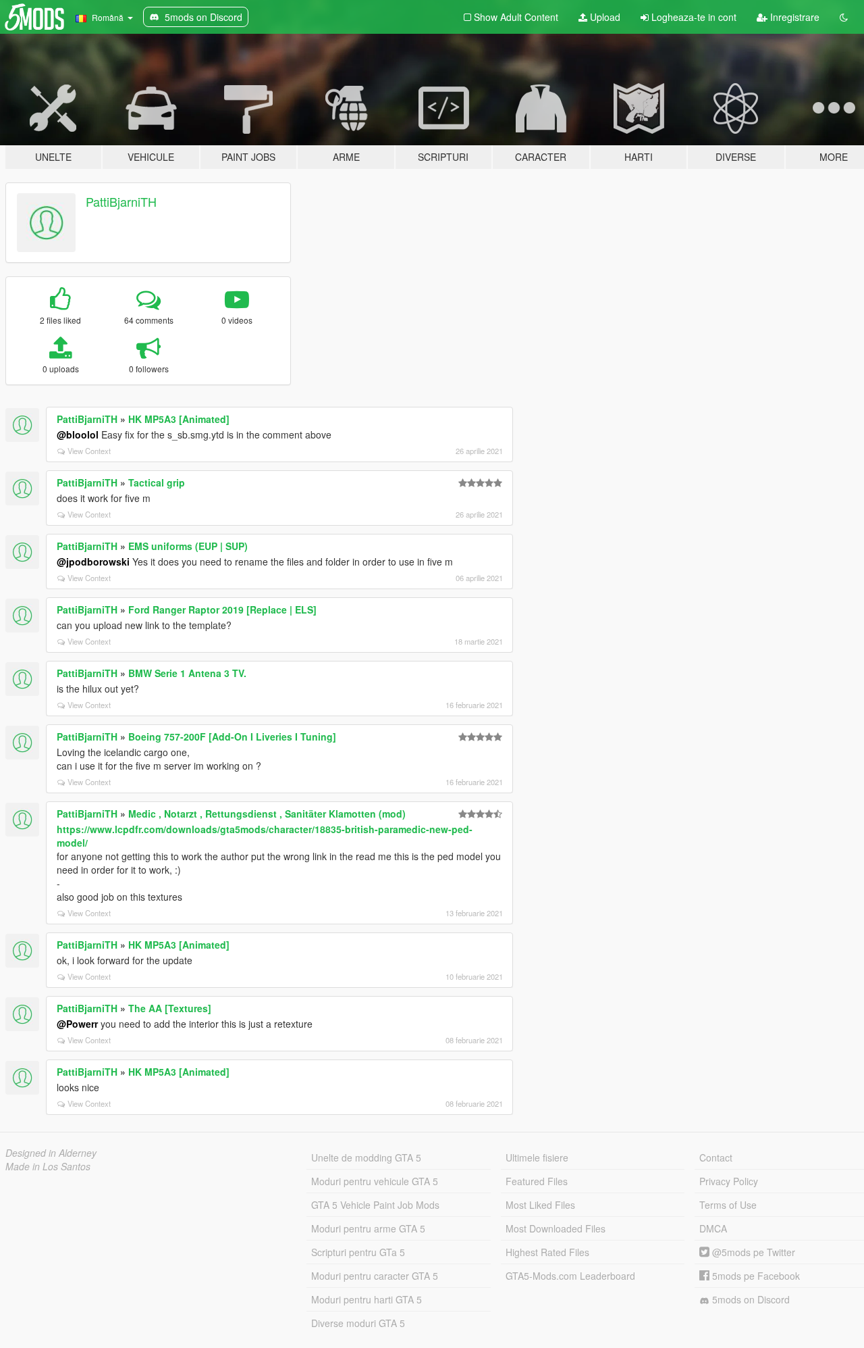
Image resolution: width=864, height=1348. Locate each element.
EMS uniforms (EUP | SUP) (188, 546)
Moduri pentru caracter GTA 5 (374, 1275)
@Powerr (77, 1023)
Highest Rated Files (547, 1252)
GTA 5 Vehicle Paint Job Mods (375, 1205)
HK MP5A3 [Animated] (179, 419)
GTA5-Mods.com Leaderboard (570, 1275)
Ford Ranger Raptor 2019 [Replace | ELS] (222, 609)
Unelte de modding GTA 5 (366, 1157)
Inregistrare (793, 17)
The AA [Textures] (169, 1008)
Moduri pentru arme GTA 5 (368, 1228)
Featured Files (537, 1181)
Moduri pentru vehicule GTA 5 (374, 1181)
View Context (89, 450)
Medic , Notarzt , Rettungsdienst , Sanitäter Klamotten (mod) (267, 813)
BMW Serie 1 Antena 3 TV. (187, 673)
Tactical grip (156, 482)
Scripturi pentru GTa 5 (358, 1252)
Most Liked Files (540, 1205)
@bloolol (78, 434)
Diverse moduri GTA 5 (358, 1323)
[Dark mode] (844, 17)
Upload (603, 17)
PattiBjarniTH (121, 201)
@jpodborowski (93, 561)
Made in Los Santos (47, 1166)
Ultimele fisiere (537, 1157)
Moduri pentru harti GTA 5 (366, 1299)
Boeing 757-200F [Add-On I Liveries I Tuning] (232, 736)
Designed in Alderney (51, 1152)
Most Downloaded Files (555, 1228)
